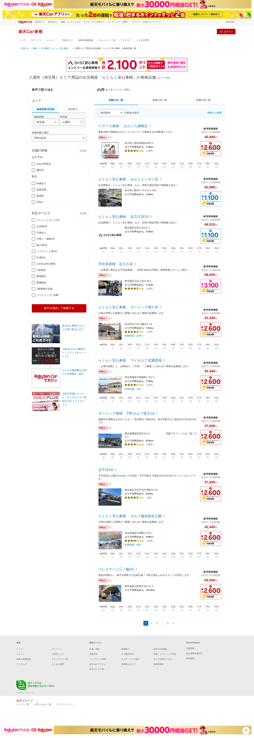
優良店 (40, 170)
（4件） (149, 497)
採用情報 (190, 658)
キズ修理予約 (127, 654)
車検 (35, 48)
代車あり (41, 232)
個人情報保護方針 (194, 653)
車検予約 (93, 654)
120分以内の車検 (46, 263)
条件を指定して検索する (59, 308)
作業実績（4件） (134, 544)
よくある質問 (143, 40)
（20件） (150, 540)
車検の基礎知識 (86, 40)
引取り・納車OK (46, 238)
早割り (40, 202)
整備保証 (41, 282)
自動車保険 (158, 664)
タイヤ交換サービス (162, 659)
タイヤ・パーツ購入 (130, 659)
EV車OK (41, 257)
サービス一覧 (22, 704)
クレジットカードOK (48, 220)
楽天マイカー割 (96, 669)
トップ (22, 40)
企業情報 (190, 648)
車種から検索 (214, 112)
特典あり (41, 183)
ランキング (126, 40)
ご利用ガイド (67, 40)
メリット (51, 40)
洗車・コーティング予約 (164, 654)
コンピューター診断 (47, 295)
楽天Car (25, 48)
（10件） (150, 288)
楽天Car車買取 (160, 649)
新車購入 (125, 649)
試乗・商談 (94, 649)
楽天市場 (230, 22)
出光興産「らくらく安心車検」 (55, 48)
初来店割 (41, 189)
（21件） (150, 385)
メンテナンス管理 (97, 659)
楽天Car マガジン (97, 664)
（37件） (150, 332)
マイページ (36, 40)
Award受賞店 (44, 163)
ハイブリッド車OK (47, 251)
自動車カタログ (128, 664)
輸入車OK (42, 245)
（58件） (150, 444)
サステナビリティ (65, 704)
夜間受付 (41, 276)
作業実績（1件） (134, 389)
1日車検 (41, 270)
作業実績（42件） (134, 335)
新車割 (40, 195)
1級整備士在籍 (45, 288)
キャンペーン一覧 (107, 40)
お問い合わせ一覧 (42, 704)
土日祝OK (42, 226)
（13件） (150, 150)
